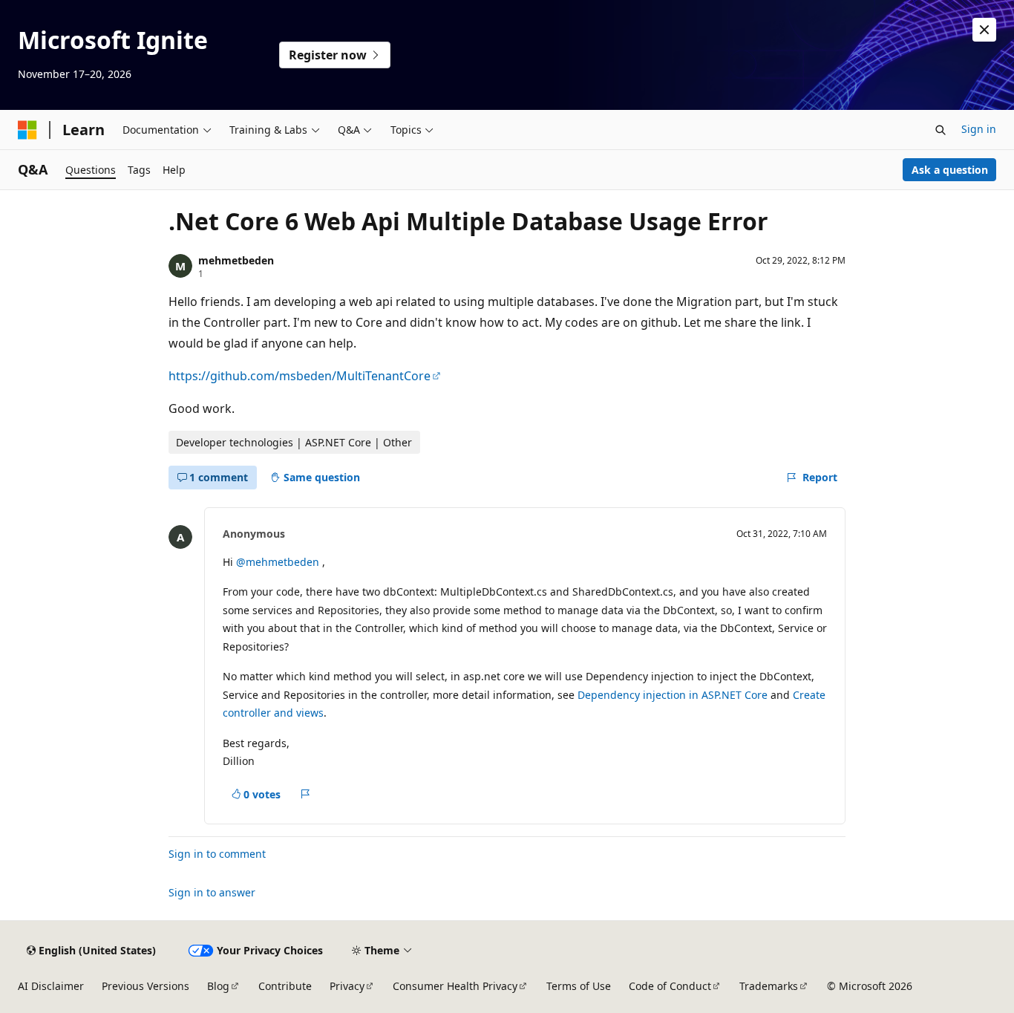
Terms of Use (578, 986)
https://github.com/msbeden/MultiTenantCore (300, 376)
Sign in (978, 129)
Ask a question (950, 170)
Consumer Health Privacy (455, 986)
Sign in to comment (217, 854)
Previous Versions (145, 986)
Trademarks (768, 986)
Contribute (285, 986)
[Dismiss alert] (984, 30)
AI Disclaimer (51, 986)
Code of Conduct (670, 986)
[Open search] (940, 130)
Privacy (347, 986)
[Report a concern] (305, 795)
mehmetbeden (236, 260)
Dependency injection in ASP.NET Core (673, 695)
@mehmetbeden (279, 562)
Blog (218, 986)
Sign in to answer (212, 892)
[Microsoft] (27, 130)
